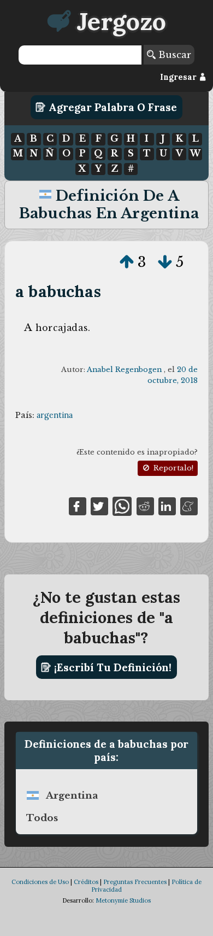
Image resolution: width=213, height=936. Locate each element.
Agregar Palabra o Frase (111, 107)
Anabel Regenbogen (124, 369)
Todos (42, 818)
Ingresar (179, 77)
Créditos (86, 882)
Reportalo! (172, 468)
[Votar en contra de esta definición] (165, 262)
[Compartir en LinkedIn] (167, 505)
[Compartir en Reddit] (145, 505)
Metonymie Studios (123, 900)
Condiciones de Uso (40, 882)
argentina (55, 415)
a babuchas (58, 291)
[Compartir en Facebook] (77, 505)
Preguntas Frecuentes (135, 882)
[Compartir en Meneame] (189, 505)
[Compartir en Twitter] (99, 505)
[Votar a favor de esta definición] (127, 262)
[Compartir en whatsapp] (122, 505)
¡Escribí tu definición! (111, 667)
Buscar (173, 54)
